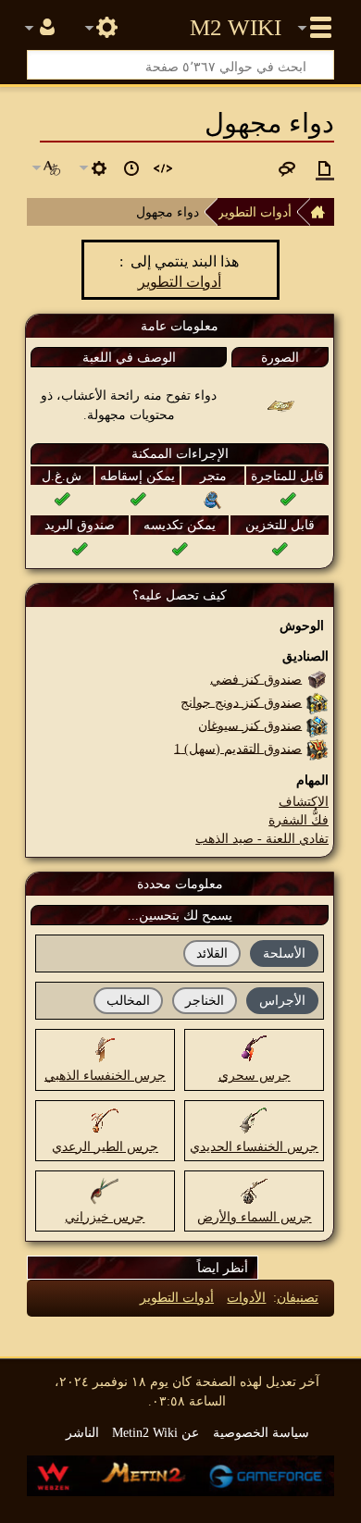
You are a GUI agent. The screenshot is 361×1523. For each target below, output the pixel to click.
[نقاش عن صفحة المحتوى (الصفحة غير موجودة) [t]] (287, 168)
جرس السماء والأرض (254, 1216)
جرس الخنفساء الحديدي (254, 1146)
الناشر (82, 1432)
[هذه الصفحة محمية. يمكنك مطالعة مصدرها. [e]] (163, 168)
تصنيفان (297, 1297)
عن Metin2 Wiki (155, 1432)
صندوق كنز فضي (256, 678)
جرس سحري (254, 1075)
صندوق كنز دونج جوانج (241, 701)
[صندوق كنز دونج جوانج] (317, 701)
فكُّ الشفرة (298, 819)
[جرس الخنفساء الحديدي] (254, 1118)
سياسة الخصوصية (261, 1432)
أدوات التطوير (255, 211)
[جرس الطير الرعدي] (104, 1118)
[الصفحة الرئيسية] (322, 212)
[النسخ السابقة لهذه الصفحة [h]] (131, 168)
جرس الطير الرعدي (105, 1146)
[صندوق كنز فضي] (317, 678)
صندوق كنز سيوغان (250, 724)
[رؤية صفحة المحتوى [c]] (325, 168)
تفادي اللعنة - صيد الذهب (262, 838)
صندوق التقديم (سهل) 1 (238, 747)
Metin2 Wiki (235, 27)
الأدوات (246, 1297)
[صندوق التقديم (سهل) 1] (317, 747)
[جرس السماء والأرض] (254, 1189)
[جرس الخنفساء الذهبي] (104, 1048)
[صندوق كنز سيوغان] (317, 724)
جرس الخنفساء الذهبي (105, 1075)
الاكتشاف (304, 801)
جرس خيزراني (104, 1216)
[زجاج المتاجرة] (213, 498)
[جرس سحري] (254, 1048)
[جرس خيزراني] (104, 1189)
